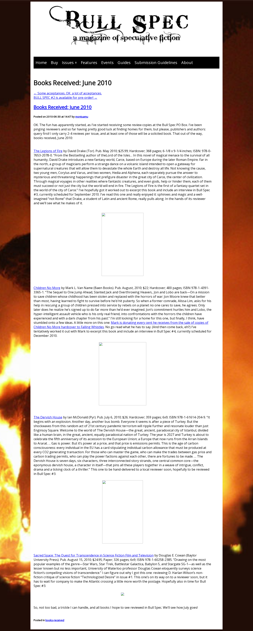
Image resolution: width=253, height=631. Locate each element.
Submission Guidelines (156, 62)
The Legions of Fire (48, 151)
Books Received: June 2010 (63, 107)
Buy (54, 62)
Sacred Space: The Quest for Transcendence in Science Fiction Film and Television (94, 555)
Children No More (47, 288)
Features (89, 62)
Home (41, 62)
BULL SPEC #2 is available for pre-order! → (65, 97)
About (187, 62)
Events (107, 62)
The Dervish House (48, 417)
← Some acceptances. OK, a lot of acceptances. (68, 93)
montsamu (81, 116)
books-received (54, 620)
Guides (124, 62)
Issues (68, 62)
